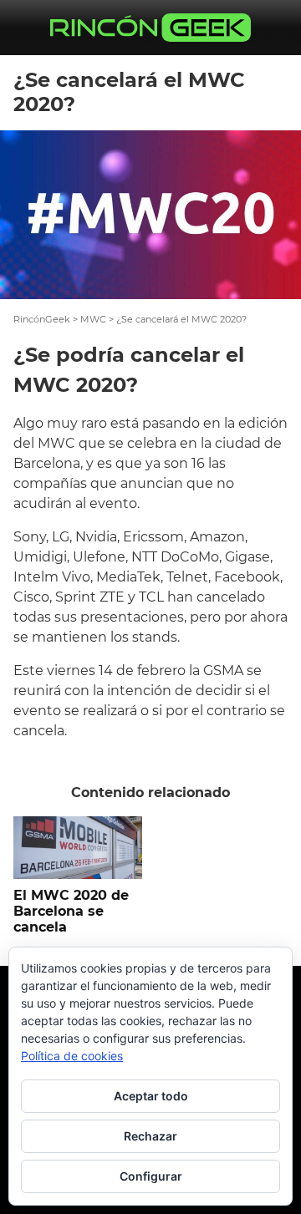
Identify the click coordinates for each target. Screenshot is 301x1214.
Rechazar (150, 1136)
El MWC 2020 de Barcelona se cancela (71, 911)
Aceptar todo (151, 1096)
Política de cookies (72, 1056)
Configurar (151, 1176)
